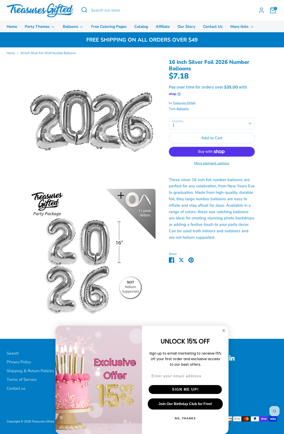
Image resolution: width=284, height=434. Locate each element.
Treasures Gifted (184, 103)
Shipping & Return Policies (30, 370)
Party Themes (38, 26)
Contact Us (213, 26)
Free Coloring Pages (108, 26)
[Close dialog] (223, 330)
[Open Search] (84, 9)
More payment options (211, 163)
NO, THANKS (185, 418)
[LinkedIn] (232, 358)
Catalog (141, 26)
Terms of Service (22, 379)
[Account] (261, 10)
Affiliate (163, 26)
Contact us (16, 388)
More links (240, 26)
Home (12, 26)
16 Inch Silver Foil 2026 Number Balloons (48, 53)
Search (13, 353)
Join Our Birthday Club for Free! (185, 404)
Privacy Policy (19, 362)
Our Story (186, 26)
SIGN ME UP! (185, 389)
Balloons (71, 26)
